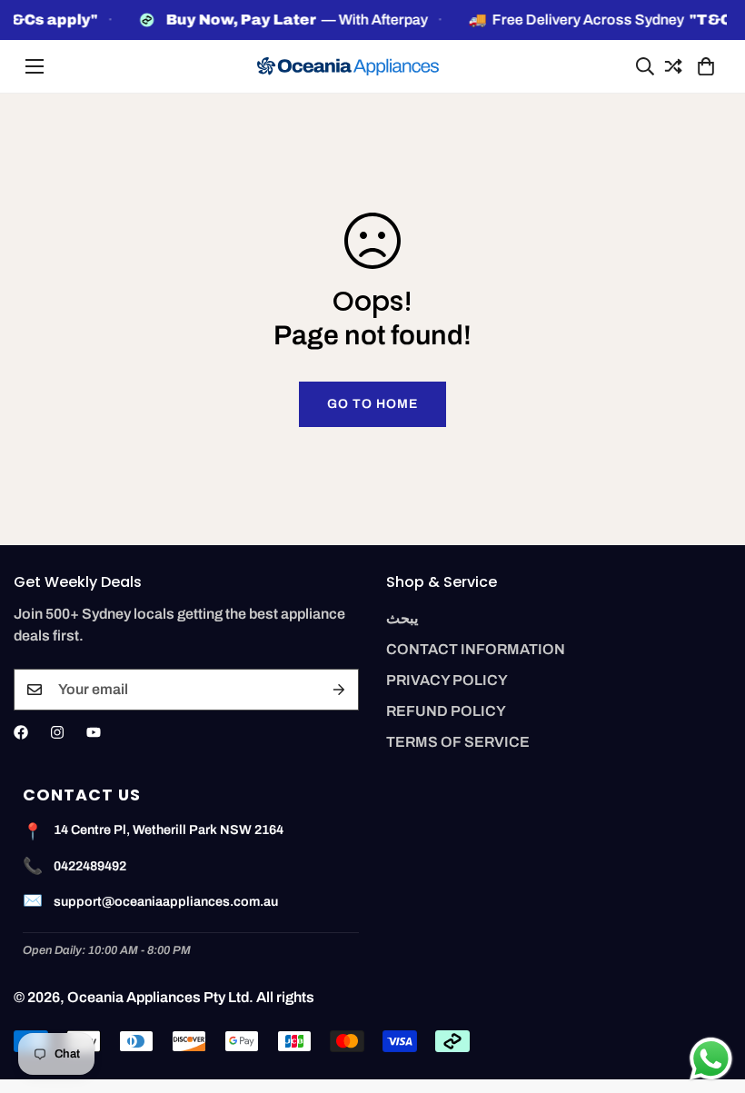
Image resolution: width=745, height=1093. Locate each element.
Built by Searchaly (373, 1086)
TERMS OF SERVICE (458, 742)
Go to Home (372, 404)
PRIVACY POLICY (447, 680)
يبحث (402, 618)
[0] (703, 66)
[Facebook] (21, 732)
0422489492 (90, 866)
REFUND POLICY (446, 711)
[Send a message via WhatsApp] (711, 1059)
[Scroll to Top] (709, 994)
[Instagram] (57, 732)
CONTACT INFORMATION (475, 649)
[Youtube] (93, 732)
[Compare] (670, 66)
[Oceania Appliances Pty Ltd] (348, 66)
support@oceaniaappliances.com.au (166, 901)
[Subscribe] (339, 689)
